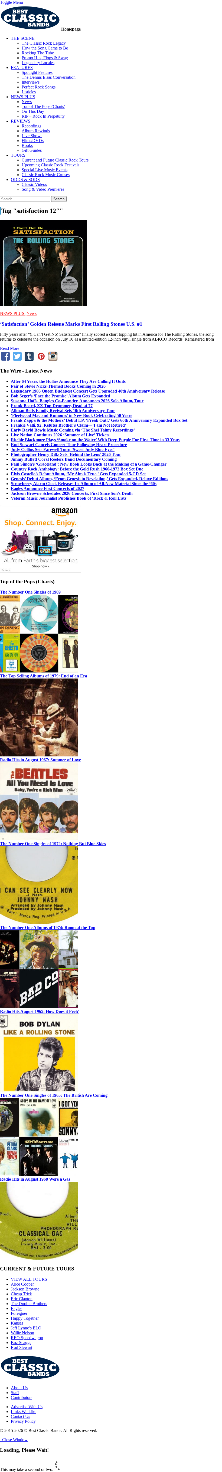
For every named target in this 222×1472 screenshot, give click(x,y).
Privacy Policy (23, 1421)
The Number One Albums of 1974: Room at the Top (47, 927)
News (27, 101)
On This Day (33, 111)
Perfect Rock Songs (39, 87)
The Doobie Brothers (29, 1303)
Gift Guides (32, 150)
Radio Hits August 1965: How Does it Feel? (39, 1011)
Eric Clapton (21, 1298)
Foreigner (19, 1313)
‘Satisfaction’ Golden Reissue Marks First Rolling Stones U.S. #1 (71, 324)
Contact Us (20, 1416)
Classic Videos (34, 184)
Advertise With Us (27, 1406)
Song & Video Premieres (43, 189)
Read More (9, 348)
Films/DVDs (33, 140)
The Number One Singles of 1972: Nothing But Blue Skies (53, 843)
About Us (19, 1387)
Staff (15, 1392)
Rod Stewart (21, 1347)
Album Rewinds (36, 131)
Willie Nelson (22, 1333)
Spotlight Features (37, 72)
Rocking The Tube (38, 53)
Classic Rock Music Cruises (46, 174)
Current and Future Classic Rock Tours (55, 160)
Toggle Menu (11, 2)
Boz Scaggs (21, 1342)
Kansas (17, 1323)
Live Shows (32, 135)
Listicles (29, 92)
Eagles (16, 1308)
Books (27, 145)
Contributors (21, 1397)
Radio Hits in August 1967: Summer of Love (40, 760)
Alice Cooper (22, 1284)
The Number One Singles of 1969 (30, 592)
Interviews (31, 82)
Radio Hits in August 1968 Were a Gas (35, 1179)
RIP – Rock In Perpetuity (43, 116)
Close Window (14, 1439)
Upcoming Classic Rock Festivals (50, 165)
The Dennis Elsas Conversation (49, 77)
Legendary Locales (38, 62)
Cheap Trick (21, 1294)
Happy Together (25, 1318)
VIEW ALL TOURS (29, 1279)
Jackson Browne (25, 1289)
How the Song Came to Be (45, 48)
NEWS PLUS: (12, 313)
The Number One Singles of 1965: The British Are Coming (53, 1095)
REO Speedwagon (27, 1337)
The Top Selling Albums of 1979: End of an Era (43, 676)
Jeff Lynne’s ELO (26, 1328)
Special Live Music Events (44, 169)
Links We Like (23, 1411)
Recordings (31, 126)
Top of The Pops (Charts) (43, 106)
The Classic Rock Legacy (44, 43)
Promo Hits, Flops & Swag (45, 57)
